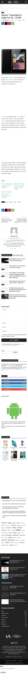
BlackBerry (23, 523)
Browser (3, 525)
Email (1, 666)
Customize (13, 525)
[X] (6, 23)
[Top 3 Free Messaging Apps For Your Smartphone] (5, 594)
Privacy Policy (13, 660)
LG (23, 533)
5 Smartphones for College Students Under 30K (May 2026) (14, 516)
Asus (7, 202)
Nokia (10, 537)
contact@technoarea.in (16, 656)
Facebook (24, 525)
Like (25, 380)
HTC (9, 530)
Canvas (7, 525)
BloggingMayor (7, 243)
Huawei (12, 530)
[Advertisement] (14, 6)
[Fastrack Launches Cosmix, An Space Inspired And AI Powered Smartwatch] (5, 296)
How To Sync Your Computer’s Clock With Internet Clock (6, 220)
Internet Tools (4, 533)
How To (4, 530)
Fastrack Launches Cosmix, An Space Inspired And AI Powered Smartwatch (17, 296)
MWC (2, 537)
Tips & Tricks (16, 542)
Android (3, 121)
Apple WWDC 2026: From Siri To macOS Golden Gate (14, 500)
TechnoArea (12, 241)
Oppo (19, 537)
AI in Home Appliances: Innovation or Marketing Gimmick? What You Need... (18, 576)
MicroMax (8, 535)
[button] (2, 2)
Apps (14, 523)
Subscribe (23, 389)
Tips (11, 542)
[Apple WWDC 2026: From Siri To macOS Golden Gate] (5, 260)
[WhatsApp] (12, 23)
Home (2, 10)
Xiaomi (12, 545)
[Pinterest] (9, 23)
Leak (15, 532)
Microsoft (16, 535)
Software (23, 540)
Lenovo (19, 533)
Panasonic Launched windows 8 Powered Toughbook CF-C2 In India (20, 220)
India (13, 79)
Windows (21, 542)
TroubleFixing (18, 241)
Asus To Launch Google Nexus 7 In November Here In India (6, 193)
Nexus (7, 79)
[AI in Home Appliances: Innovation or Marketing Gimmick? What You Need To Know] (5, 576)
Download (19, 525)
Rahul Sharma (6, 20)
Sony (2, 542)
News (6, 10)
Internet (23, 530)
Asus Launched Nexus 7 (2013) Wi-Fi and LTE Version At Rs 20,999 (19, 185)
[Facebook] (2, 23)
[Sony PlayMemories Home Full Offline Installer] (5, 587)
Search (3, 350)
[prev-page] (2, 302)
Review (3, 540)
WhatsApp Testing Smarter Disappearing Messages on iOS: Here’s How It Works (17, 289)
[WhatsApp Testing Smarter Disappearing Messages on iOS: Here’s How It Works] (5, 289)
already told (11, 77)
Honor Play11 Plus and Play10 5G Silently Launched (13, 503)
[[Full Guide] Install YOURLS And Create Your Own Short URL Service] (5, 601)
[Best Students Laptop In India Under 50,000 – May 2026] (5, 282)
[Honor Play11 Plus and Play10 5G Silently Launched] (5, 267)
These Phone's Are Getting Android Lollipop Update (13, 421)
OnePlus (15, 537)
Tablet (19, 202)
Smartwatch (17, 540)
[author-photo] (14, 234)
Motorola (22, 535)
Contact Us (20, 660)
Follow (24, 383)
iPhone (10, 533)
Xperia (16, 545)
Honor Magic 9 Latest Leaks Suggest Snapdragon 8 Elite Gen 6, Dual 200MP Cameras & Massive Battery (14, 512)
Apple (10, 523)
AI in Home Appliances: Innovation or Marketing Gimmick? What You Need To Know (13, 507)
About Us (8, 660)
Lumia (2, 535)
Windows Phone (5, 545)
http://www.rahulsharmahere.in (14, 238)
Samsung (10, 540)
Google (3, 116)
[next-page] (5, 302)
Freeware (8, 527)
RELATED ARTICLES (6, 255)
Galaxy (14, 527)
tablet (18, 116)
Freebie (3, 527)
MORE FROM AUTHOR (18, 255)
